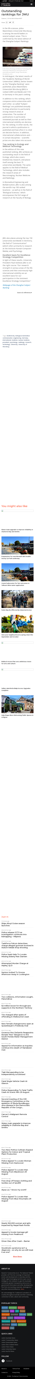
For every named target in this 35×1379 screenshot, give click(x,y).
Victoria (22, 1311)
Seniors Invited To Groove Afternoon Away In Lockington (15, 973)
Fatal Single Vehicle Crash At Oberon (14, 1082)
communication (8, 338)
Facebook (9, 1361)
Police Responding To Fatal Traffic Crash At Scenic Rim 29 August (17, 1091)
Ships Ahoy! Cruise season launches (13, 924)
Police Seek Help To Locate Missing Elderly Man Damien (14, 955)
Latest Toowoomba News (9, 1340)
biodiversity (11, 336)
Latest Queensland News (9, 1342)
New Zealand (6, 1324)
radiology (21, 342)
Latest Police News (7, 1347)
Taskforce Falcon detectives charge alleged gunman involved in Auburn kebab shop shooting (17, 945)
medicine (15, 340)
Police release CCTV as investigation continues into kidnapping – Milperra (14, 934)
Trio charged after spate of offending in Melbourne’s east (15, 1016)
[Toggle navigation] (31, 4)
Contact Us (4, 1372)
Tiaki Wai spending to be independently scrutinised (13, 1073)
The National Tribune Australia (20, 1376)
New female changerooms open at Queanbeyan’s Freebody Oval (17, 1025)
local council (5, 1314)
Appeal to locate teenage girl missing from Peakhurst (14, 1233)
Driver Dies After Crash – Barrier (15, 1241)
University (14, 344)
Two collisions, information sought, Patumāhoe (17, 998)
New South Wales (19, 1318)
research (28, 342)
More (22, 1289)
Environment (6, 1321)
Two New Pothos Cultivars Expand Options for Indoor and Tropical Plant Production (17, 1152)
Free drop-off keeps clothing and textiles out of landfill (16, 1182)
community (5, 1311)
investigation (22, 1324)
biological (18, 336)
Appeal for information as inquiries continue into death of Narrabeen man (17, 1048)
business (14, 1324)
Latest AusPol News (7, 1351)
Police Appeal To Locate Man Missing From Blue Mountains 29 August (16, 1199)
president (6, 342)
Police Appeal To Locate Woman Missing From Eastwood (16, 1162)
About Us (4, 1368)
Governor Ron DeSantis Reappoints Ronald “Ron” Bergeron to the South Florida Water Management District (17, 1036)
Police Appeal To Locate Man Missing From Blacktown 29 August (14, 1172)
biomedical (25, 336)
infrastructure (21, 1321)
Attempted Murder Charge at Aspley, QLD (14, 964)
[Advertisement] (17, 219)
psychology (14, 342)
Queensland (14, 1314)
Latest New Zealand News (9, 1345)
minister (10, 1318)
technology (6, 344)
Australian (21, 1308)
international (7, 340)
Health (13, 1321)
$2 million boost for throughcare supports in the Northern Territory (16, 1007)
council (29, 1314)
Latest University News (8, 1349)
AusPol (4, 1318)
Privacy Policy (16, 1372)
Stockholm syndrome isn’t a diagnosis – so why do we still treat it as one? (17, 1250)
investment (5, 1328)
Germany (25, 338)
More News (17, 1256)
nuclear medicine (23, 340)
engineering (17, 338)
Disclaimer (26, 1368)
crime (12, 1328)
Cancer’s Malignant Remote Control (14, 1115)
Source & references (24, 292)
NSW (17, 1311)
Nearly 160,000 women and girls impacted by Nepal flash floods (16, 1224)
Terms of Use (16, 1368)
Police (12, 1311)
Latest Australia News (8, 1338)
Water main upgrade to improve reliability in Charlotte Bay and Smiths (16, 1125)
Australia (4, 1308)
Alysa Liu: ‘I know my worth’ (14, 1190)
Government (12, 1308)
